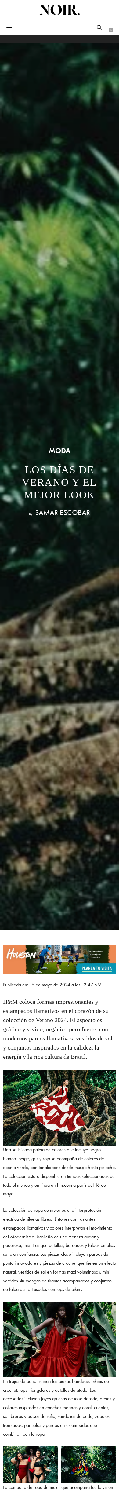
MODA (59, 451)
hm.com (64, 1185)
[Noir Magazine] (59, 10)
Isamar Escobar (61, 512)
